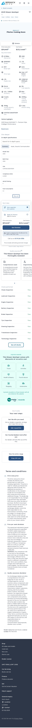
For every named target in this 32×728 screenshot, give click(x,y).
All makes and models (8, 646)
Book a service (6, 672)
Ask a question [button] (16, 428)
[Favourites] (20, 3)
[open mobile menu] (28, 3)
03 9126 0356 (19, 238)
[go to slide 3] (17, 283)
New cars (5, 651)
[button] (30, 12)
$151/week (21, 49)
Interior (17, 43)
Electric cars (5, 654)
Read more (4, 129)
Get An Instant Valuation (9, 686)
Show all (16, 196)
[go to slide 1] (14, 283)
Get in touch (5, 699)
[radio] (16, 208)
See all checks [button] (16, 345)
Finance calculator (7, 679)
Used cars (5, 649)
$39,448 (5, 49)
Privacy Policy (18, 718)
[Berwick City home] (8, 3)
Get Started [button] (16, 227)
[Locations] (24, 3)
